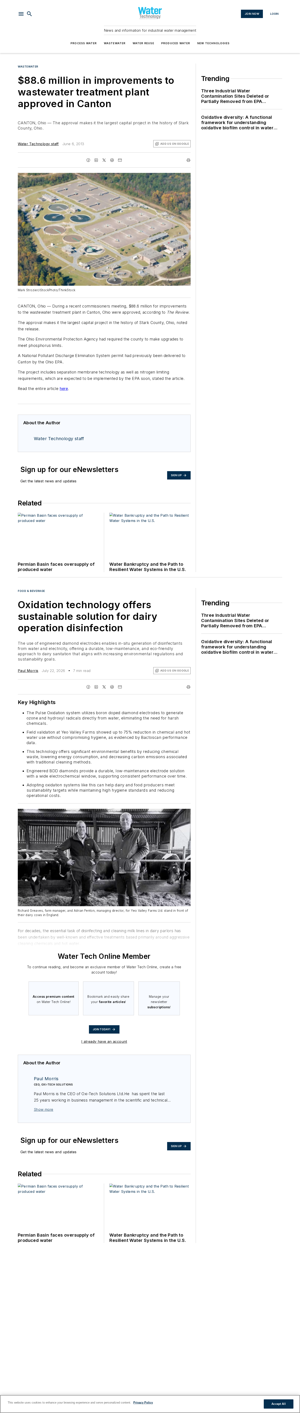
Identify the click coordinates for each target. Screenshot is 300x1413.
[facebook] (88, 160)
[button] (21, 14)
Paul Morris (28, 670)
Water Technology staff (38, 144)
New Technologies (213, 43)
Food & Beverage (31, 591)
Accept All (278, 1404)
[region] (150, 1404)
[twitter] (104, 160)
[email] (120, 160)
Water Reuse (143, 43)
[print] (188, 160)
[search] (29, 14)
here (64, 388)
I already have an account (104, 1041)
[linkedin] (96, 160)
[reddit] (112, 160)
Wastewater (115, 43)
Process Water (83, 43)
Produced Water (175, 43)
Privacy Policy (143, 1402)
